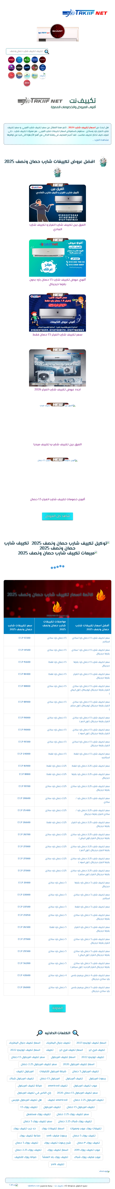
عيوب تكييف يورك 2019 (87, 1150)
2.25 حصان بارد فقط (56, 766)
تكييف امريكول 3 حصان (85, 1072)
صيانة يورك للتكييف (25, 1157)
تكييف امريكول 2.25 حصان (88, 1100)
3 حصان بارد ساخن (57, 883)
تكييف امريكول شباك (21, 1079)
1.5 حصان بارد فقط (57, 662)
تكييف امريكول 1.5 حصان (81, 1107)
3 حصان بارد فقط (58, 927)
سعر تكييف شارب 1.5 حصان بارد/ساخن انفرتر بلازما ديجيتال (91, 744)
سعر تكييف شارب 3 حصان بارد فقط (92, 907)
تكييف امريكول (52, 1107)
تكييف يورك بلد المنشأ (55, 1157)
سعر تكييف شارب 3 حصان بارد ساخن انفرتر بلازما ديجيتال (92, 941)
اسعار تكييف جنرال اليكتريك (24, 1043)
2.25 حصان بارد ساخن (55, 786)
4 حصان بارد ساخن (57, 975)
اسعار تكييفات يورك (53, 1129)
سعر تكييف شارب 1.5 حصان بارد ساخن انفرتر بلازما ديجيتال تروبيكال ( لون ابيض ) (90, 690)
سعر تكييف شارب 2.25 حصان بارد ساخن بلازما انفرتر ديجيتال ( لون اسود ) (90, 860)
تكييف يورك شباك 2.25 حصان (75, 1122)
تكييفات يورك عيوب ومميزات (86, 1129)
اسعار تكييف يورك (57, 1150)
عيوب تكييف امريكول (85, 1086)
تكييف (49, 1050)
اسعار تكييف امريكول (63, 1057)
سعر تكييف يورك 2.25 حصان (73, 1114)
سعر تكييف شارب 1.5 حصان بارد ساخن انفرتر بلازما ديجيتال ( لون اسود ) (91, 732)
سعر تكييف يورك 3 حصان (37, 1122)
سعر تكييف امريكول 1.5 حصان (28, 1057)
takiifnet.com (34, 1186)
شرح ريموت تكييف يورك (57, 1143)
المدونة (57, 1008)
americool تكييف (57, 1100)
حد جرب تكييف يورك (24, 1129)
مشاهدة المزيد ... (100, 140)
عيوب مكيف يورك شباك (87, 1157)
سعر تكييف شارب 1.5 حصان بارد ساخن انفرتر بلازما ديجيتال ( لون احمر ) (91, 719)
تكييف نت (59, 1186)
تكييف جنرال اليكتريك (58, 1043)
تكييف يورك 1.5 (29, 1107)
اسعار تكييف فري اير (71, 1050)
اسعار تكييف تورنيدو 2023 (91, 1043)
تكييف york (57, 1164)
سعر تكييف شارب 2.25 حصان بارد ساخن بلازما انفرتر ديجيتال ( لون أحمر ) (90, 848)
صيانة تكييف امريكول (30, 1086)
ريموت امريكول (97, 1079)
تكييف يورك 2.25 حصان (28, 1150)
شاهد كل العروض (57, 516)
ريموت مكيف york (56, 1136)
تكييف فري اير (97, 1050)
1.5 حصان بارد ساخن (56, 638)
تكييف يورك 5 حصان (84, 1136)
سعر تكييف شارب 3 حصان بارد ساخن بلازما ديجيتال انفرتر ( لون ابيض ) (92, 953)
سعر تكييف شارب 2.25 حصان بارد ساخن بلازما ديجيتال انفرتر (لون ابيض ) (90, 836)
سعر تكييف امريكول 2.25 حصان (39, 1064)
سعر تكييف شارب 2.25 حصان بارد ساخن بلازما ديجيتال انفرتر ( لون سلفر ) (90, 872)
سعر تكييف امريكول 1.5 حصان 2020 (77, 1093)
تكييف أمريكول (74, 1079)
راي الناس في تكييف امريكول (34, 1093)
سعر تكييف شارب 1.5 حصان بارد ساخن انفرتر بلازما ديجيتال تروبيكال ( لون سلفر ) (90, 705)
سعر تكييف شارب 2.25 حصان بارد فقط (91, 766)
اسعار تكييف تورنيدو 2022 (25, 1050)
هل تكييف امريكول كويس (27, 1100)
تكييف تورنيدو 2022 (92, 1057)
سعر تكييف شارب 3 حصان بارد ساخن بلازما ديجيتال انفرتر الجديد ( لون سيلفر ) (90, 965)
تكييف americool (58, 1086)
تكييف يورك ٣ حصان (88, 1143)
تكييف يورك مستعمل (38, 1114)
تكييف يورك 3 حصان (26, 1143)
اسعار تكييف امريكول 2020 (78, 1064)
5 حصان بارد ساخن (57, 987)
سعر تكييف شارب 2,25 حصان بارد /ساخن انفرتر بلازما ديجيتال (93, 812)
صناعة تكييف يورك (30, 1136)
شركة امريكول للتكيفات (53, 1072)
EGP (24, 638)
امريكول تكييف (25, 1072)
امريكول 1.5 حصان (50, 1079)
